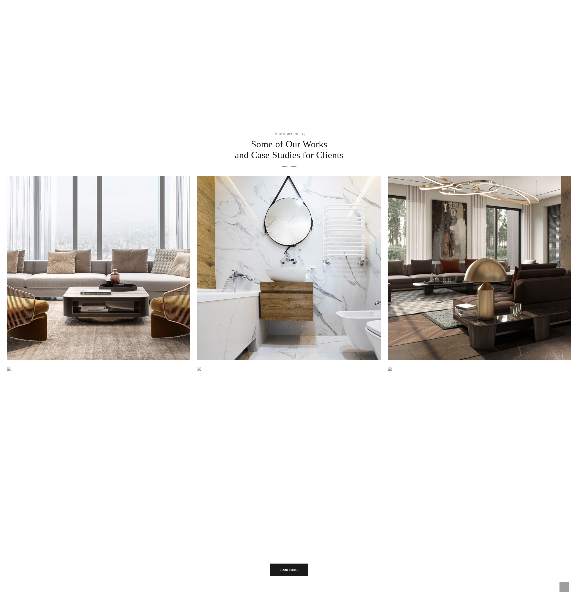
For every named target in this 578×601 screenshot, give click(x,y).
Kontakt (413, 3)
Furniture (98, 463)
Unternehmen (292, 3)
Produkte (325, 3)
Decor (277, 273)
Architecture (479, 273)
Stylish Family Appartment (98, 263)
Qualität (385, 3)
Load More (289, 569)
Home (266, 3)
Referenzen (357, 3)
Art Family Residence (479, 263)
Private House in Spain (99, 453)
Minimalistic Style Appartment (479, 453)
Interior (99, 273)
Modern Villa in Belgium (289, 453)
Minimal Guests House (289, 263)
